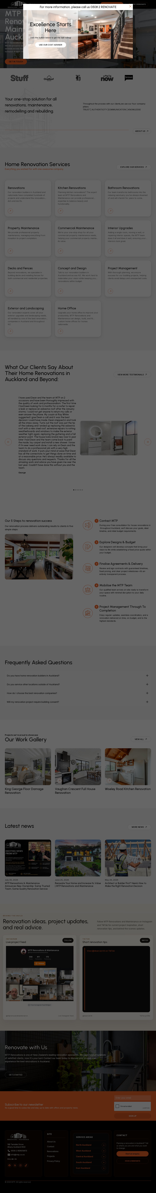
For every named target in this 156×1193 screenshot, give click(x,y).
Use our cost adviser (50, 45)
